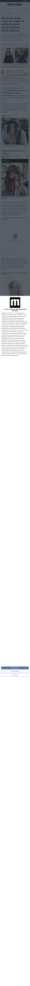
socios (13, 313)
